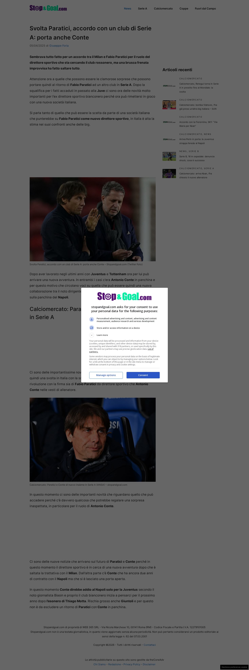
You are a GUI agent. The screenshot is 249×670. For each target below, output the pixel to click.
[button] (124, 335)
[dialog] (124, 335)
